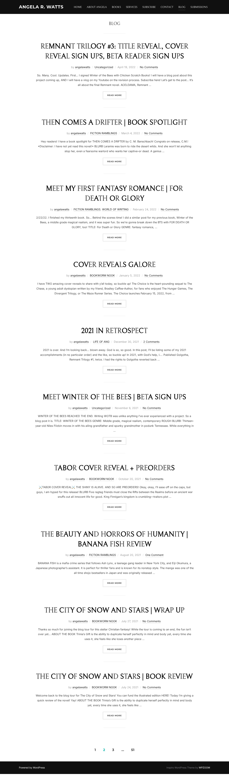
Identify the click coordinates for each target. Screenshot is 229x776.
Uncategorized (104, 67)
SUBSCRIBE (149, 7)
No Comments (149, 67)
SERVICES (131, 7)
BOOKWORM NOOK (102, 275)
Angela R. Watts (41, 7)
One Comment (154, 555)
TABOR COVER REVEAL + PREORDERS (114, 468)
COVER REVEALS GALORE (114, 265)
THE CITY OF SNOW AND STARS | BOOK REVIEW (114, 677)
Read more (116, 95)
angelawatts (82, 67)
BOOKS (116, 7)
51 (132, 750)
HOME (78, 7)
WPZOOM (204, 767)
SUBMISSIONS (199, 7)
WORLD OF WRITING (115, 209)
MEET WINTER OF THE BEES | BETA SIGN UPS (114, 397)
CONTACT (167, 7)
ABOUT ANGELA (97, 7)
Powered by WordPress (32, 767)
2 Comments (151, 341)
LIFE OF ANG (101, 341)
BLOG (181, 7)
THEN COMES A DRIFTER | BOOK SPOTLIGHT (114, 123)
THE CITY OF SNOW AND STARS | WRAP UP (114, 610)
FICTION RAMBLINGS (103, 133)
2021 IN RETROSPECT (114, 331)
